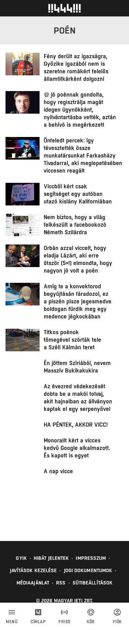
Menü (12, 621)
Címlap (38, 621)
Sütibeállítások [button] (93, 582)
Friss (64, 621)
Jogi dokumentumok (88, 570)
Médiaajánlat (33, 582)
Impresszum (91, 558)
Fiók (117, 621)
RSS (60, 582)
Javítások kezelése (33, 570)
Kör (91, 621)
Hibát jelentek (51, 558)
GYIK (21, 558)
